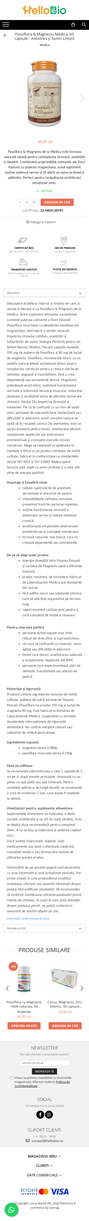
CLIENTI (43, 1165)
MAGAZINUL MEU (43, 1156)
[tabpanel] (44, 94)
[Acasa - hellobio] (44, 10)
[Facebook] (40, 1115)
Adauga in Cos (57, 202)
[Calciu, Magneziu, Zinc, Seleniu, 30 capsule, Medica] (65, 979)
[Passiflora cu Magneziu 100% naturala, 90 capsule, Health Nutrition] (24, 979)
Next (82, 98)
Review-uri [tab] (16, 928)
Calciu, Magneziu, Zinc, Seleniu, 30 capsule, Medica (65, 1004)
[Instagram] (49, 1115)
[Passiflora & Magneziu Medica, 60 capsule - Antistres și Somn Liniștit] (44, 94)
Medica (45, 45)
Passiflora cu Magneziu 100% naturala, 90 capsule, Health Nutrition (24, 1004)
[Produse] (6, 25)
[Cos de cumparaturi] (73, 24)
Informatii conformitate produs (28, 918)
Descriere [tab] (13, 293)
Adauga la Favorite (42, 222)
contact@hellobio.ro (47, 1140)
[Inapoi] (3, 35)
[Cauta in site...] (84, 24)
